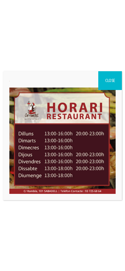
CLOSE (110, 80)
